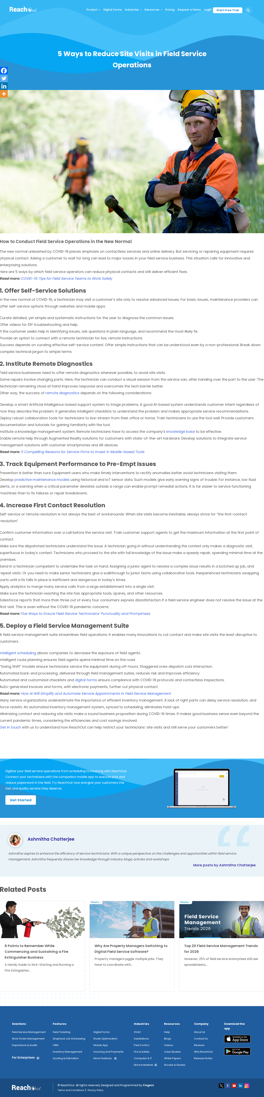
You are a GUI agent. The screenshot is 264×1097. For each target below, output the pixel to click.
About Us (199, 1032)
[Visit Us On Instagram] (247, 1085)
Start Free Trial (227, 10)
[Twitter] (4, 78)
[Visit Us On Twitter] (221, 1085)
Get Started (21, 800)
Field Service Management (29, 1032)
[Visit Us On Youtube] (234, 1085)
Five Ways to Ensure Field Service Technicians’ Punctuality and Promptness (85, 613)
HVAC (137, 1032)
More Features (103, 1058)
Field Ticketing (61, 1032)
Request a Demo (189, 10)
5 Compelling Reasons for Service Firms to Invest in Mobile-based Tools (82, 451)
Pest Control (141, 1045)
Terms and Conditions (71, 1090)
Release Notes (203, 1058)
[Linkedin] (4, 86)
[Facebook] (4, 71)
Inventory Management (67, 1052)
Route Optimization (106, 1038)
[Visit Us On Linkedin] (241, 1085)
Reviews (199, 1045)
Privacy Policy (95, 1090)
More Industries (143, 1065)
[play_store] (237, 1052)
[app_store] (237, 1040)
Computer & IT (143, 1058)
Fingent (148, 1085)
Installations (141, 1038)
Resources (152, 10)
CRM (55, 1045)
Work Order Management (28, 1038)
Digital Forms (112, 10)
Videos (168, 1045)
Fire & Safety (141, 1052)
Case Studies (172, 1052)
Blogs (167, 1038)
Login (207, 10)
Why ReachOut (203, 1052)
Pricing (170, 10)
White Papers (172, 1058)
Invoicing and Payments (108, 1052)
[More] (4, 94)
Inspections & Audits (24, 1045)
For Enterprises (23, 1057)
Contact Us (201, 1038)
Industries (132, 10)
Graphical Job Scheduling (69, 1038)
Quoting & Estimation (66, 1058)
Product (92, 10)
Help (167, 1032)
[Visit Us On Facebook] (228, 1085)
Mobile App (101, 1045)
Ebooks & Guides (174, 1065)
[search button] (248, 10)
